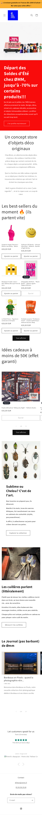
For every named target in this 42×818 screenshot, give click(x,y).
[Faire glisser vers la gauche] (16, 426)
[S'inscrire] (32, 803)
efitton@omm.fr (21, 786)
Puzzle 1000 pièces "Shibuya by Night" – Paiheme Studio (19, 408)
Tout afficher (21, 338)
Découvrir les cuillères (14, 625)
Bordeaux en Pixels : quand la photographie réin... (18, 679)
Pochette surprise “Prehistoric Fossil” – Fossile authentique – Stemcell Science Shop (30, 320)
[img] (21, 734)
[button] (4, 15)
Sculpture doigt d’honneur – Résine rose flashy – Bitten (10, 245)
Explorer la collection (18, 533)
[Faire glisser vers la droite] (26, 426)
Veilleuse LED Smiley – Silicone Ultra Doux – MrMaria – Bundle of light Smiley (30, 246)
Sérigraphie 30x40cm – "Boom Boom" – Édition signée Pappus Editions (30, 283)
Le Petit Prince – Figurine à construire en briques (10, 320)
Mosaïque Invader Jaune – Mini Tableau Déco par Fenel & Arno (11, 283)
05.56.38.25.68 (21, 790)
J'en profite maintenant (16, 123)
